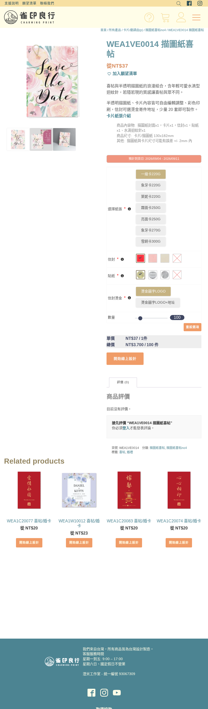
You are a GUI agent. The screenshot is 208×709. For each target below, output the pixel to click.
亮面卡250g (151, 219)
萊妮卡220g (151, 196)
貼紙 (111, 276)
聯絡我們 (47, 3)
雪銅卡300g (151, 241)
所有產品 (115, 30)
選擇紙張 (115, 209)
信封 (111, 259)
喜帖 (122, 452)
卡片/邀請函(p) (133, 30)
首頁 (103, 30)
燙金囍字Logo (153, 291)
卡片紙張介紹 (119, 116)
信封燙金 (115, 298)
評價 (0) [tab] (123, 382)
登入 (126, 428)
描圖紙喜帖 (157, 448)
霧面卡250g (151, 208)
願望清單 (29, 3)
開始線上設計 (29, 542)
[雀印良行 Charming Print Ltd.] (29, 17)
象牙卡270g (151, 230)
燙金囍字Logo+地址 (158, 302)
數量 (111, 317)
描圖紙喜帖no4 (155, 30)
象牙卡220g (151, 185)
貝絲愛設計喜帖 (104, 682)
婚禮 (130, 452)
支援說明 (12, 3)
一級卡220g (151, 174)
